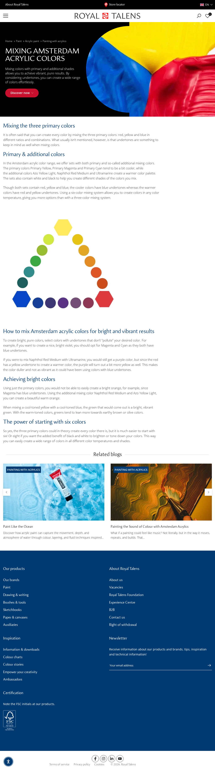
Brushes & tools (14, 602)
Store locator (117, 4)
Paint (19, 41)
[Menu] (35, 15)
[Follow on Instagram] (103, 758)
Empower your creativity (20, 672)
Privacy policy (82, 764)
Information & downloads (21, 649)
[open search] (199, 15)
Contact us (117, 617)
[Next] (208, 492)
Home (8, 41)
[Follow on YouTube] (119, 758)
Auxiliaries (10, 625)
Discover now (20, 93)
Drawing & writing (16, 595)
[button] (206, 4)
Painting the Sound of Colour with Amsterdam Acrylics (150, 527)
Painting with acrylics (54, 41)
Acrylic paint (32, 41)
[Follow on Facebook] (95, 758)
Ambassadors (12, 679)
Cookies (99, 764)
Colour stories (13, 664)
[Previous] (6, 492)
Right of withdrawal (123, 625)
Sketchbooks (12, 610)
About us (116, 580)
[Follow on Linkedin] (111, 758)
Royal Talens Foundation (126, 595)
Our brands (11, 580)
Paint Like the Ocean (18, 527)
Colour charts (12, 657)
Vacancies (116, 587)
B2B (112, 610)
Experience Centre (122, 602)
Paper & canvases (15, 617)
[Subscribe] (207, 665)
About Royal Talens (17, 4)
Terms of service (59, 764)
